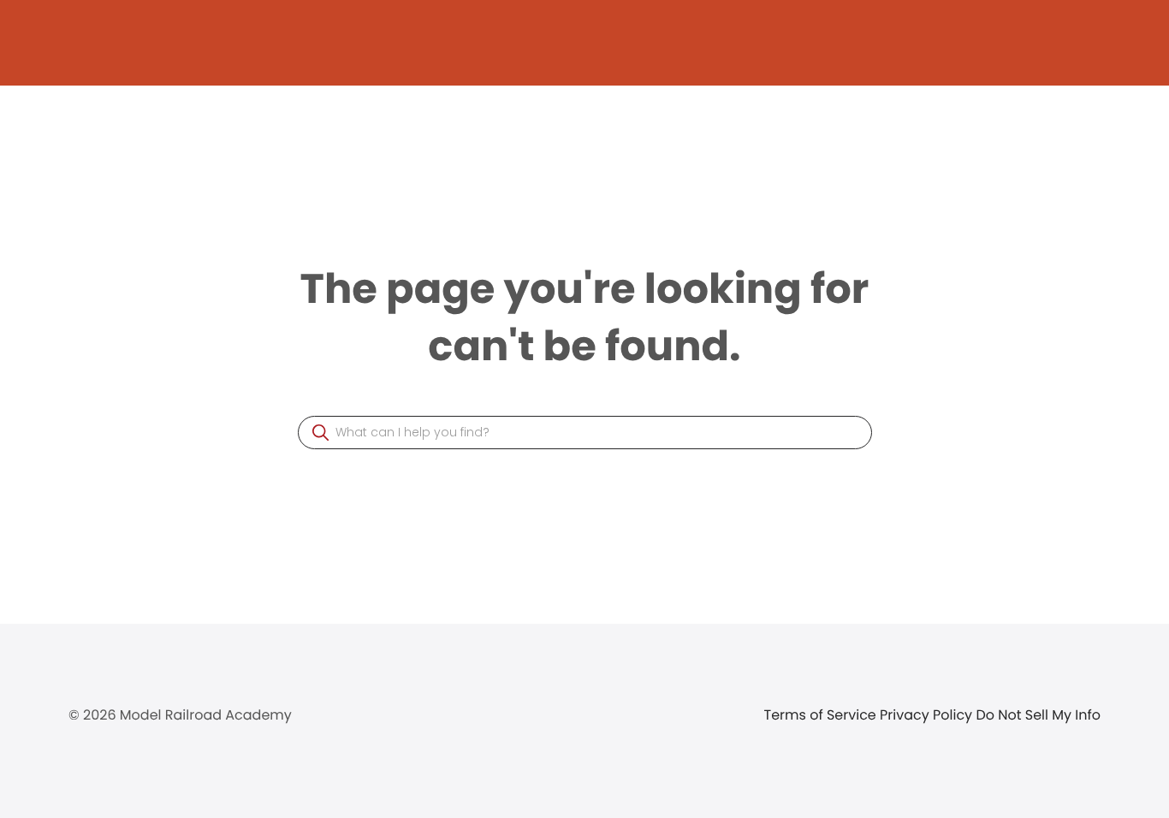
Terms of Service (822, 715)
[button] (320, 433)
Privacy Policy (928, 715)
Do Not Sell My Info (1038, 715)
